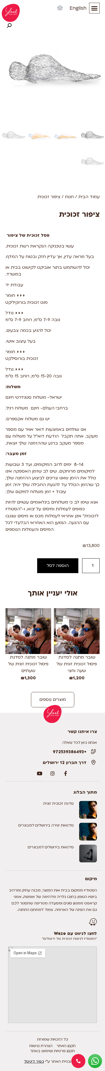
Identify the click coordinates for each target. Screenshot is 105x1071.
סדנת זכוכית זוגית (58, 803)
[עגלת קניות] (60, 8)
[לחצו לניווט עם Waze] (93, 922)
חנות (69, 197)
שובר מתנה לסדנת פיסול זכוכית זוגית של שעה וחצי (77, 664)
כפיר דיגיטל (34, 1061)
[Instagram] (52, 773)
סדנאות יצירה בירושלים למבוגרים (46, 825)
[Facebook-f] (65, 773)
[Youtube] (39, 773)
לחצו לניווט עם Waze (75, 933)
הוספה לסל (58, 566)
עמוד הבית (89, 197)
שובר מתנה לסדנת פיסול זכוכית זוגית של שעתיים (28, 664)
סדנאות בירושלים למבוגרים (51, 847)
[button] (94, 8)
